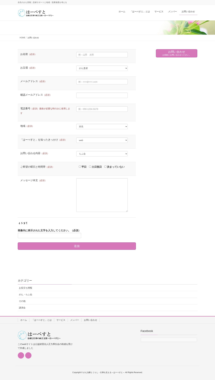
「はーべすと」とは (42, 320)
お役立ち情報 (25, 288)
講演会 (22, 307)
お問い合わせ (90, 320)
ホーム (23, 320)
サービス (61, 320)
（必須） (49, 230)
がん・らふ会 (25, 294)
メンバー (74, 320)
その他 (22, 301)
